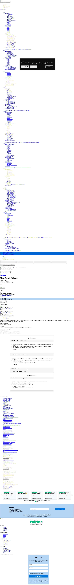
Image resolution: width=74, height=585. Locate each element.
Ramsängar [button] (9, 15)
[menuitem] (40, 14)
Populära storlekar (8, 26)
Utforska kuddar (7, 88)
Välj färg (1, 263)
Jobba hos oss (5, 530)
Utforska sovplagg (8, 157)
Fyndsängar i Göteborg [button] (11, 45)
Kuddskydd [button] (9, 121)
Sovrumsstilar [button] (9, 163)
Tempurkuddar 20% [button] (10, 107)
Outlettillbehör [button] (9, 242)
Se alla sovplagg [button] (7, 161)
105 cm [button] (8, 28)
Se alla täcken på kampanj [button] (9, 84)
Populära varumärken (8, 176)
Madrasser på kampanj (8, 66)
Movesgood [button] (9, 230)
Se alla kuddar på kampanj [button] (9, 108)
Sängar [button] (4, 12)
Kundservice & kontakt (7, 540)
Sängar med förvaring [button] (10, 17)
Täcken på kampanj (8, 82)
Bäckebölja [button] (9, 132)
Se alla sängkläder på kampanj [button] (10, 140)
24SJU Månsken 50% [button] (10, 36)
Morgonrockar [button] (9, 160)
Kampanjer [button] (4, 188)
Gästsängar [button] (9, 21)
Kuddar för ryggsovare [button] (11, 101)
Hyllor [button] (8, 149)
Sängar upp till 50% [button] (10, 190)
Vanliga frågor (5, 543)
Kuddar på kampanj (8, 105)
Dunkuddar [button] (9, 89)
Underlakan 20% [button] (10, 138)
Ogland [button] (8, 232)
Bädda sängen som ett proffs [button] (12, 165)
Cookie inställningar (49, 66)
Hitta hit (6, 245)
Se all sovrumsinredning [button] (9, 156)
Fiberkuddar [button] (9, 90)
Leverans (4, 536)
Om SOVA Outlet (8, 239)
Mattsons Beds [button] (9, 221)
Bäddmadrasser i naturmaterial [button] (12, 55)
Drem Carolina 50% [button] (10, 37)
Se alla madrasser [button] (8, 57)
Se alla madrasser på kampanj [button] (10, 69)
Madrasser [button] (4, 50)
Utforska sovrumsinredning (9, 144)
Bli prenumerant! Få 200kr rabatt (8, 254)
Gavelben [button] (8, 23)
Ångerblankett (5, 544)
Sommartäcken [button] (9, 76)
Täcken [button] (4, 71)
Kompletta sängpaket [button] (10, 18)
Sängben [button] (8, 22)
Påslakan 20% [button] (9, 136)
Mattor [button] (8, 154)
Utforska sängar (7, 13)
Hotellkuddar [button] (9, 93)
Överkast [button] (8, 118)
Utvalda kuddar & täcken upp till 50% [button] (13, 202)
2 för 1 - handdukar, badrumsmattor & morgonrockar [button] (16, 184)
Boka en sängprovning (6, 253)
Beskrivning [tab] (5, 317)
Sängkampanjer (7, 189)
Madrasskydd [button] (9, 117)
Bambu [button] (8, 129)
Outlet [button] (4, 238)
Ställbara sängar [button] (9, 16)
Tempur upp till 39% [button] (10, 43)
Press (3, 552)
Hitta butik (4, 535)
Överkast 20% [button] (9, 139)
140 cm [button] (8, 30)
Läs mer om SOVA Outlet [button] (9, 243)
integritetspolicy (34, 516)
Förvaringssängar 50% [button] (11, 38)
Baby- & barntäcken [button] (10, 80)
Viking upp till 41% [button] (10, 44)
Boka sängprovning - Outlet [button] (11, 247)
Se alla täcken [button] (7, 77)
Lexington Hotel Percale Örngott (6, 308)
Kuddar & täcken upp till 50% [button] (12, 83)
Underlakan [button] (9, 115)
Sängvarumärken (8, 213)
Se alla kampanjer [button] (8, 185)
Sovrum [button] (4, 143)
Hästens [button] (8, 218)
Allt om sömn (5, 528)
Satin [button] (8, 126)
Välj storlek (2, 260)
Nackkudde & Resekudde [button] (11, 96)
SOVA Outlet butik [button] (10, 246)
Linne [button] (8, 128)
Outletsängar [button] (9, 241)
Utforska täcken (7, 72)
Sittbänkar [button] (8, 148)
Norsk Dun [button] (9, 231)
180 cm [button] (8, 32)
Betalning (4, 537)
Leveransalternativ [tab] (6, 318)
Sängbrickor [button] (9, 151)
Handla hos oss (5, 534)
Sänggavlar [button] (9, 24)
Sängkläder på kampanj (9, 134)
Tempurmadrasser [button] (10, 53)
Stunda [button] (8, 233)
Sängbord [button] (8, 146)
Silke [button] (8, 130)
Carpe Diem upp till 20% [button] (11, 39)
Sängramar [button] (9, 19)
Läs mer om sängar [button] (8, 25)
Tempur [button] (8, 222)
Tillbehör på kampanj (8, 201)
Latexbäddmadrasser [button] (10, 54)
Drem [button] (8, 216)
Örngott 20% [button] (9, 137)
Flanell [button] (8, 131)
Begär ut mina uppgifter (7, 550)
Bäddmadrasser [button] (9, 52)
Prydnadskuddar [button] (10, 97)
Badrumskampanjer (8, 183)
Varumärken (5, 529)
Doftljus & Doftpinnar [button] (11, 155)
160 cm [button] (8, 31)
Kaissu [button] (8, 220)
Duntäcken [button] (9, 73)
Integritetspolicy (5, 548)
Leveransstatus (5, 542)
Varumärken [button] (5, 212)
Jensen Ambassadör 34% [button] (11, 41)
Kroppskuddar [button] (9, 95)
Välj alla (12, 315)
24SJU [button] (8, 214)
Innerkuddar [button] (9, 94)
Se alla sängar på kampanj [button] (9, 47)
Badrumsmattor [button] (9, 172)
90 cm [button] (8, 27)
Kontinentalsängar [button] (10, 14)
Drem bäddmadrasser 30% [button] (11, 68)
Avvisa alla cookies (33, 66)
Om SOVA (4, 527)
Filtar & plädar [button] (9, 120)
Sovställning (7, 100)
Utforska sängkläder (8, 112)
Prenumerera (60, 509)
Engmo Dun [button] (9, 226)
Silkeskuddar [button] (9, 92)
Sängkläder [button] (4, 111)
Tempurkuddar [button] (9, 91)
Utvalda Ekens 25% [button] (10, 40)
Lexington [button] (8, 180)
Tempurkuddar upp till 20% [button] (11, 203)
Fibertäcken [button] (9, 74)
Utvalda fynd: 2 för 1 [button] (10, 206)
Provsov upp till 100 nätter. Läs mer (9, 252)
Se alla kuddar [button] (7, 99)
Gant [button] (8, 227)
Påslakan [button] (8, 114)
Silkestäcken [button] (9, 75)
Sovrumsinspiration (8, 162)
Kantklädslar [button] (9, 153)
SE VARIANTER (5, 404)
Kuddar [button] (4, 87)
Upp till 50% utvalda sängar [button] (11, 35)
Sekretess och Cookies (43, 63)
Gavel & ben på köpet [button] (10, 191)
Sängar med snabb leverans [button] (11, 20)
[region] (37, 64)
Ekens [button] (8, 217)
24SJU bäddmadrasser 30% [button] (11, 67)
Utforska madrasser (8, 51)
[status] (3, 301)
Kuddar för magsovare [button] (11, 103)
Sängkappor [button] (9, 122)
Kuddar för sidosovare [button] (11, 102)
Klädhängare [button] (9, 150)
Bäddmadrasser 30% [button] (10, 205)
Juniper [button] (8, 179)
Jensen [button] (8, 219)
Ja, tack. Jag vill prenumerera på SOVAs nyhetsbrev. (37, 573)
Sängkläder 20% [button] (10, 135)
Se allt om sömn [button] (7, 166)
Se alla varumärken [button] (8, 182)
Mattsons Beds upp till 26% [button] (11, 42)
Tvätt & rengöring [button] (10, 173)
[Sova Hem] (1, 0)
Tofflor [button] (8, 159)
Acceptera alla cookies (25, 66)
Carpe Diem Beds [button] (10, 215)
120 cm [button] (8, 29)
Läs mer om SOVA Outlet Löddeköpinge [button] (12, 248)
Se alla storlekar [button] (7, 65)
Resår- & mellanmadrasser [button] (11, 56)
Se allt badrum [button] (7, 175)
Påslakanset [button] (9, 113)
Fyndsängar (7, 244)
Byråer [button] (8, 147)
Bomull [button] (8, 127)
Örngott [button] (8, 116)
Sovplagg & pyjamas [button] (10, 158)
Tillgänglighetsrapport (6, 551)
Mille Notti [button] (9, 181)
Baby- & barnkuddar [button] (10, 98)
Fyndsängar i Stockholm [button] (11, 46)
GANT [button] (8, 178)
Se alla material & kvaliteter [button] (9, 133)
